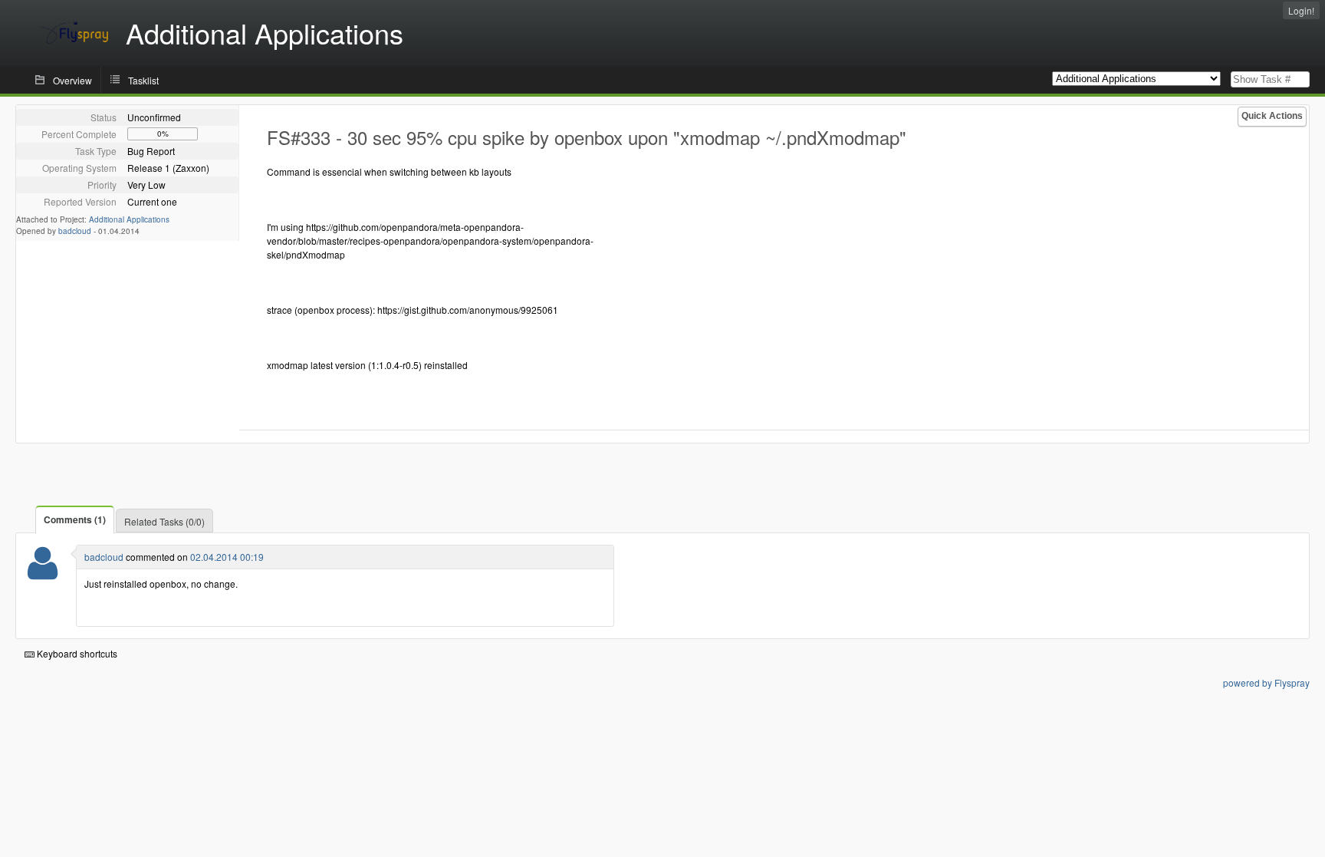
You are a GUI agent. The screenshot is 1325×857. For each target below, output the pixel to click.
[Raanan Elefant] (43, 572)
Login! (1301, 10)
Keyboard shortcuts (76, 653)
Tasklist (143, 80)
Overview (72, 80)
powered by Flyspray (1266, 682)
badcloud (74, 231)
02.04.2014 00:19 (227, 556)
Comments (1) (75, 519)
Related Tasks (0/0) (164, 521)
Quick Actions (1272, 115)
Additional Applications (129, 219)
